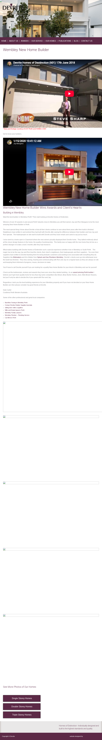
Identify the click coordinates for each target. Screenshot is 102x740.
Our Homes (50, 41)
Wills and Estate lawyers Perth (14, 310)
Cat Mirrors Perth (10, 317)
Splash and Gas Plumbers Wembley (50, 257)
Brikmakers (17, 257)
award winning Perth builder (83, 272)
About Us (13, 41)
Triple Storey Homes (21, 715)
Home (4, 41)
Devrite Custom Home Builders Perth (13, 9)
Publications (65, 41)
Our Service (37, 41)
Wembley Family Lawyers (13, 312)
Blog (76, 41)
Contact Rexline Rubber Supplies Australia (18, 305)
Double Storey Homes (21, 706)
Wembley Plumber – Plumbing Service (17, 315)
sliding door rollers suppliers (14, 307)
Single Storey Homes (22, 698)
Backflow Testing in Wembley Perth (16, 302)
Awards (25, 41)
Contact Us (86, 41)
